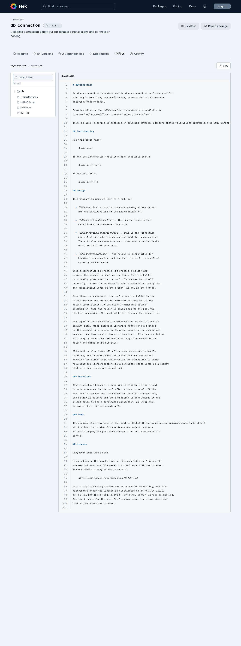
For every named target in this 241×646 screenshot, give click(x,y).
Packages (159, 6)
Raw (225, 65)
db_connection (25, 25)
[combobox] (78, 6)
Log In (222, 6)
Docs (192, 6)
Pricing (177, 6)
